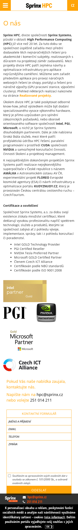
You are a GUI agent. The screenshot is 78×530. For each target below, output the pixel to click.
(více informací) (54, 517)
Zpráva (12, 444)
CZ (72, 5)
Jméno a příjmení (19, 421)
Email (12, 429)
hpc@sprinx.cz (50, 394)
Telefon (13, 437)
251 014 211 (41, 400)
